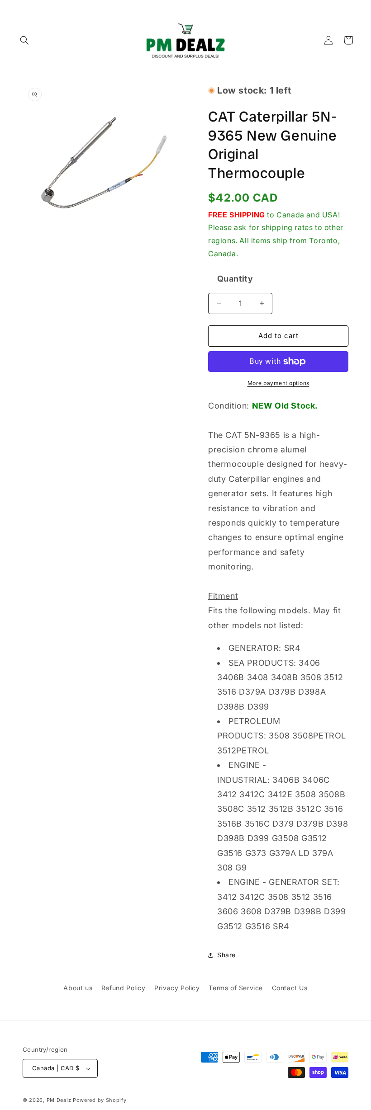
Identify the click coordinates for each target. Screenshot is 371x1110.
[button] (24, 40)
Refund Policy (123, 988)
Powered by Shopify (100, 1100)
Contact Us (290, 988)
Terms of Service (236, 988)
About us (77, 988)
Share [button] (226, 955)
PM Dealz (59, 1100)
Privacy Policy (177, 988)
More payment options (278, 383)
